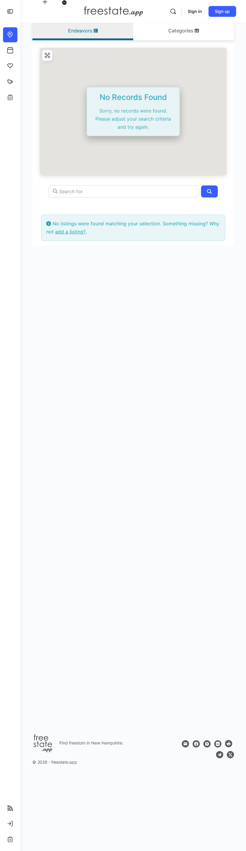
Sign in (195, 11)
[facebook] (196, 743)
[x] (230, 754)
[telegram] (219, 754)
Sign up (222, 11)
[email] (185, 743)
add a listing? (70, 232)
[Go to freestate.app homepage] (113, 11)
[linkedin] (217, 743)
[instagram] (207, 743)
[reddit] (228, 743)
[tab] (82, 31)
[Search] (173, 11)
